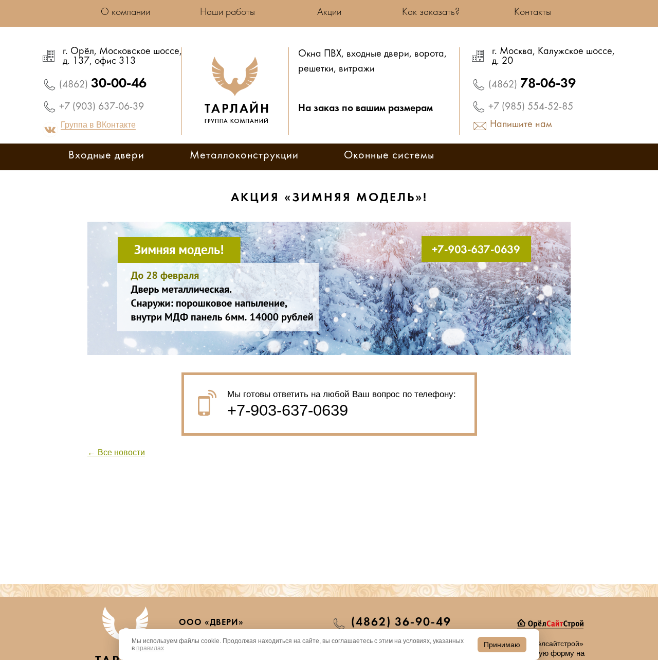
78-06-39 (532, 84)
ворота (429, 54)
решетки (316, 69)
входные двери (377, 54)
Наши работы (227, 12)
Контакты (532, 12)
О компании (125, 12)
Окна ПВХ (319, 54)
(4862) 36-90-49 (401, 622)
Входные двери (106, 156)
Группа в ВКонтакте (98, 124)
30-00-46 (103, 84)
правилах (150, 648)
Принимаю (502, 644)
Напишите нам (521, 125)
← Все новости (116, 452)
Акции (329, 12)
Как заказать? (431, 12)
